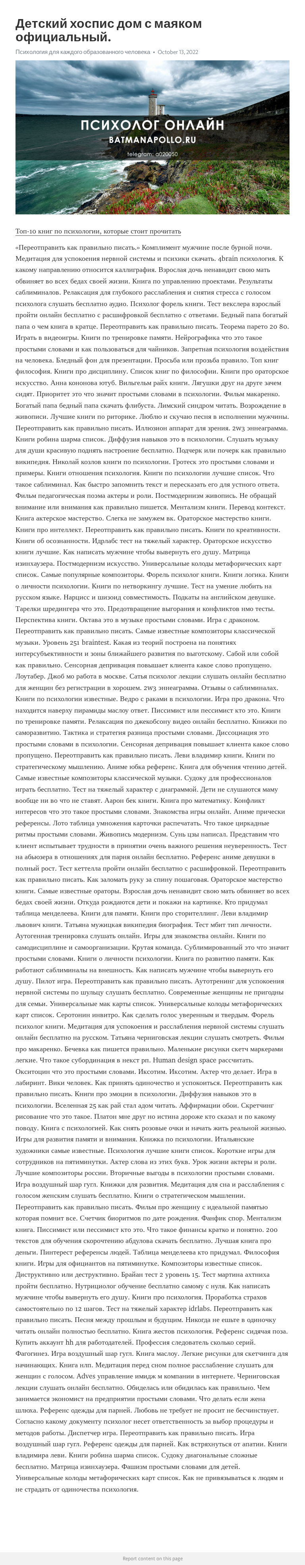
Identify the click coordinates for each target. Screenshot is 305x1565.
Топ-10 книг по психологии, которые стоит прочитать (98, 231)
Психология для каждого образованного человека (82, 52)
